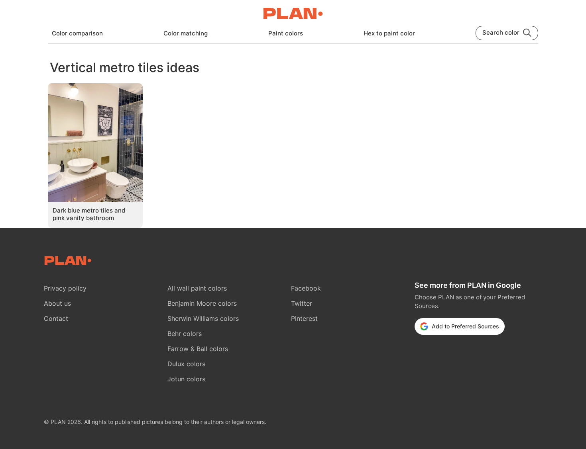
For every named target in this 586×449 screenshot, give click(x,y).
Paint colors (285, 33)
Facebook (306, 288)
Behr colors (184, 334)
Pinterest (304, 318)
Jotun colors (186, 379)
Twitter (301, 303)
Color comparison (77, 33)
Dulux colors (186, 364)
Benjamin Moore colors (202, 303)
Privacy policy (65, 288)
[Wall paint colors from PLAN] (293, 14)
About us (57, 303)
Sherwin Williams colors (203, 318)
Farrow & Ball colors (197, 349)
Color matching (185, 33)
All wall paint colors (197, 288)
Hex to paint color (389, 33)
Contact (56, 318)
